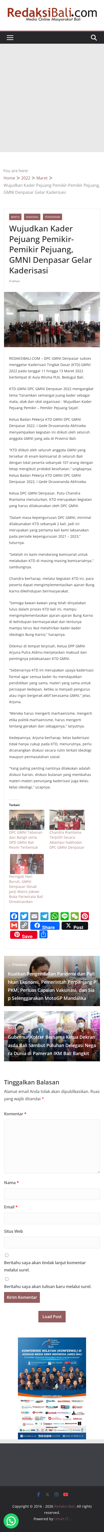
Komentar (15, 1114)
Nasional (32, 217)
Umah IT (61, 1518)
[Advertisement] (52, 98)
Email (11, 1207)
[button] (11, 1520)
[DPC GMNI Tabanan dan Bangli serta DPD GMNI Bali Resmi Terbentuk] (26, 820)
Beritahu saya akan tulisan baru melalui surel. (47, 1286)
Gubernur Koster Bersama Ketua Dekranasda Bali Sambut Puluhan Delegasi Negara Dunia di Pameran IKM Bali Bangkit (52, 1040)
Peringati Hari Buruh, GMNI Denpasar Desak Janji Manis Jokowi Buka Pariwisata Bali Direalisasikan (26, 889)
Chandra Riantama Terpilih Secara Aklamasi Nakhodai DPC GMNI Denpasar (66, 840)
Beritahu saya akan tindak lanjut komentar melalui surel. (45, 1266)
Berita (15, 217)
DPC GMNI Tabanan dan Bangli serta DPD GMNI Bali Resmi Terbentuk (25, 840)
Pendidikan (52, 217)
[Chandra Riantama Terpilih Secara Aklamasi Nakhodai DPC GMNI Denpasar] (67, 820)
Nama (11, 1182)
